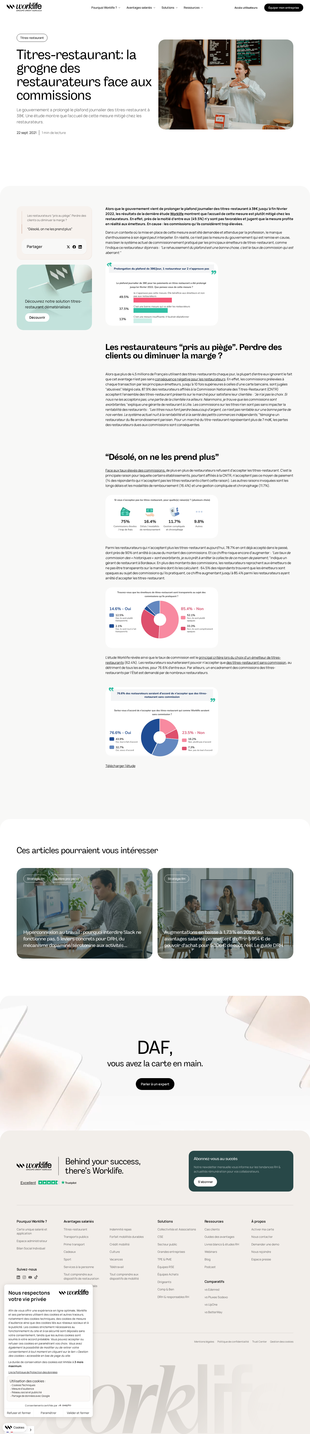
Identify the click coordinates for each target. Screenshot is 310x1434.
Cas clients (212, 1229)
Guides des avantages (219, 1237)
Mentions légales (204, 1341)
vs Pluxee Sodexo (216, 1297)
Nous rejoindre (261, 1252)
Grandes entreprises (171, 1252)
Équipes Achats (168, 1274)
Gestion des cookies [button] (281, 1341)
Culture (115, 1252)
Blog (207, 1259)
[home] (24, 7)
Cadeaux (70, 1252)
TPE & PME (165, 1259)
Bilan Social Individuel (31, 1248)
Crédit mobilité (119, 1244)
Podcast (210, 1267)
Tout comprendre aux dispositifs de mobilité (124, 1276)
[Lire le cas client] (84, 913)
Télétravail (117, 1267)
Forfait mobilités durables (127, 1237)
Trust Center (259, 1341)
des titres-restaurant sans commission (256, 662)
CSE (160, 1237)
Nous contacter (262, 1237)
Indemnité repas (120, 1229)
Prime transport (74, 1244)
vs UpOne (211, 1304)
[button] (106, 8)
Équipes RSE (166, 1267)
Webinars (211, 1252)
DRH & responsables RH (173, 1297)
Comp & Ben (166, 1289)
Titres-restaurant (75, 1229)
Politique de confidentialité (233, 1341)
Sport (67, 1259)
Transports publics (76, 1237)
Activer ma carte (262, 1229)
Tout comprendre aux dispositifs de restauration (81, 1276)
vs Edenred (212, 1289)
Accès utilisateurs (246, 8)
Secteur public (167, 1244)
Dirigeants (164, 1282)
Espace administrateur (32, 1241)
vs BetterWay (213, 1312)
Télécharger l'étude (120, 765)
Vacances (116, 1259)
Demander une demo (265, 1244)
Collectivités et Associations (177, 1229)
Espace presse (261, 1259)
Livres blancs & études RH (222, 1244)
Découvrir (37, 317)
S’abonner (205, 1182)
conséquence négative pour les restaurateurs (190, 379)
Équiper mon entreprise (283, 8)
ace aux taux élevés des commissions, (136, 470)
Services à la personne (79, 1267)
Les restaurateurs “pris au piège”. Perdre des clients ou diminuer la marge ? (56, 218)
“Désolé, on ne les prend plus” (49, 229)
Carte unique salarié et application (32, 1231)
